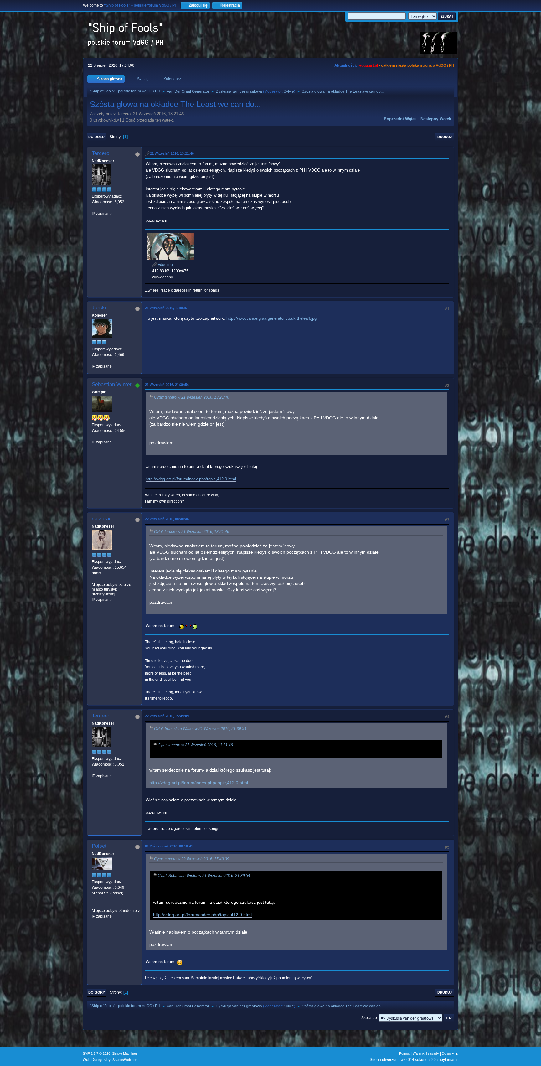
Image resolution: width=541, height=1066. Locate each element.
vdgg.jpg (165, 264)
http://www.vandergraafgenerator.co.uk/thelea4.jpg (271, 318)
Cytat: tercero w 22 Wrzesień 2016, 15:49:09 (191, 859)
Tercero (100, 153)
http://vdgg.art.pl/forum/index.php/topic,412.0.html (191, 479)
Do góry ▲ (450, 1053)
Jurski (99, 308)
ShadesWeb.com (125, 1060)
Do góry (96, 992)
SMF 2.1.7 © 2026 (96, 1053)
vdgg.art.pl (368, 65)
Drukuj (444, 137)
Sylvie (289, 91)
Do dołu (96, 137)
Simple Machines (125, 1053)
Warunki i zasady (426, 1053)
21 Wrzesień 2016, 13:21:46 (172, 153)
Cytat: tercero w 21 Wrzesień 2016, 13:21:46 (191, 397)
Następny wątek (435, 118)
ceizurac (102, 519)
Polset (99, 846)
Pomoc (404, 1053)
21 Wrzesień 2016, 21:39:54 (167, 384)
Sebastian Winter (112, 384)
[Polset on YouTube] (94, 905)
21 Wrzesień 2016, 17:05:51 (167, 308)
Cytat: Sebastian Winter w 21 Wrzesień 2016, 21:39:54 (200, 729)
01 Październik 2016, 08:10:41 (169, 846)
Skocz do (369, 1018)
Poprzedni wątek (400, 118)
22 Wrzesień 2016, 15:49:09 (167, 716)
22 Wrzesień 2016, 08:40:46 (167, 519)
